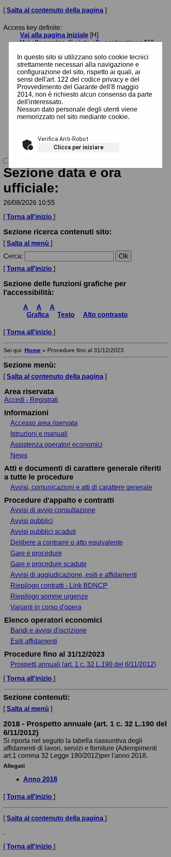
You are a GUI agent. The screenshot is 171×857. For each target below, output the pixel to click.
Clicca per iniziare (78, 147)
